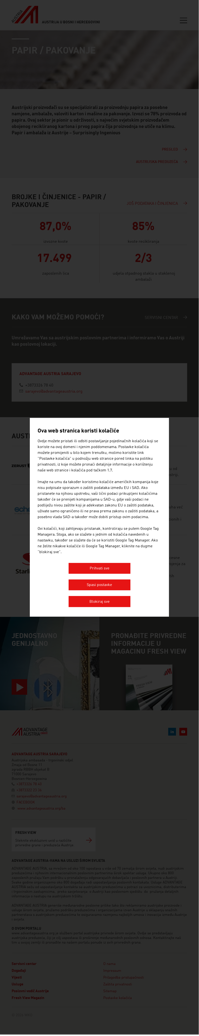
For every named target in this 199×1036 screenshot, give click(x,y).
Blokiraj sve (99, 602)
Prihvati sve (99, 568)
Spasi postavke (99, 585)
